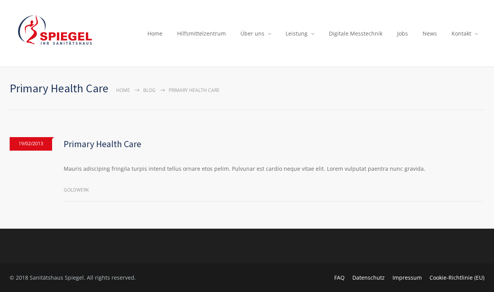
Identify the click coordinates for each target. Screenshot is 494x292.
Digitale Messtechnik (355, 33)
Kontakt (461, 33)
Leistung (297, 33)
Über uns (252, 33)
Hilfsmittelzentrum (201, 33)
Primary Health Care (102, 144)
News (430, 33)
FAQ (339, 277)
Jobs (402, 33)
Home (154, 33)
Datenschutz (368, 277)
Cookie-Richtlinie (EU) (457, 277)
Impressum (407, 277)
